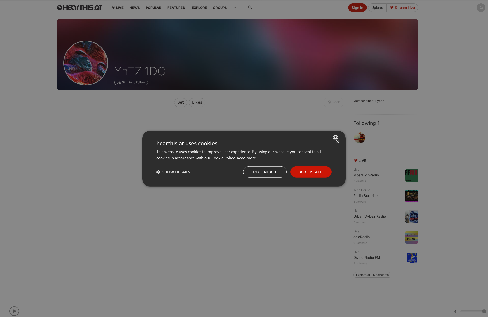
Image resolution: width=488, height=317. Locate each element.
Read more (246, 157)
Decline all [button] (265, 171)
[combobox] (336, 137)
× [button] (337, 142)
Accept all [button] (311, 171)
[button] (173, 171)
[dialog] (244, 158)
